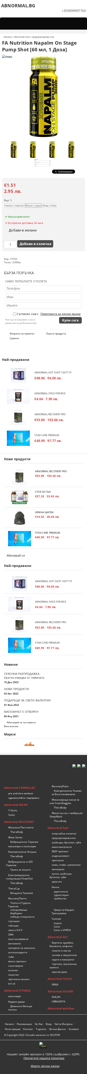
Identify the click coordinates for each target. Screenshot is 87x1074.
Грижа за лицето (20, 869)
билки (55, 887)
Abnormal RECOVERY (19, 822)
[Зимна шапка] (19, 518)
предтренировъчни (43, 36)
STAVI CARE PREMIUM (46, 435)
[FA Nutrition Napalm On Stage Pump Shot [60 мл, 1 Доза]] (43, 137)
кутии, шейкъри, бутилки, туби (61, 875)
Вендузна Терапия (21, 893)
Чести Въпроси (63, 1024)
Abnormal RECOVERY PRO (50, 414)
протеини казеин (19, 979)
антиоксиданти (17, 952)
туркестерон (61, 895)
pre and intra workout (20, 793)
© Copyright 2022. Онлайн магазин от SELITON (32, 1035)
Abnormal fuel (22, 36)
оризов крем (59, 972)
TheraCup (14, 888)
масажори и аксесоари (22, 846)
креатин (57, 881)
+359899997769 (74, 11)
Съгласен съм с (49, 314)
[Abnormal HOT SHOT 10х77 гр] (18, 375)
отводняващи (18, 910)
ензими (13, 970)
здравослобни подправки (23, 798)
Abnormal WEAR (16, 805)
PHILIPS (56, 997)
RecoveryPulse (60, 786)
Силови (56, 918)
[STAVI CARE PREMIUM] (18, 438)
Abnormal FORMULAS (19, 788)
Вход (48, 1024)
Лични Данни (57, 1029)
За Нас (39, 1024)
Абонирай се (16, 555)
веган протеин (17, 961)
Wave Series (15, 837)
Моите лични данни (45, 1066)
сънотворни (15, 966)
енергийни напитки (64, 833)
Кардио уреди (16, 1001)
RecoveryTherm (17, 898)
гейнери (13, 925)
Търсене (41, 1029)
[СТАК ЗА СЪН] (19, 497)
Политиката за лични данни (60, 314)
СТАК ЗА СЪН (43, 491)
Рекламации (24, 1024)
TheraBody (16, 832)
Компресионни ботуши (22, 852)
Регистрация (12, 1029)
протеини (58, 860)
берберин (16, 913)
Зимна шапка (44, 512)
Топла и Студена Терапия (19, 904)
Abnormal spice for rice (50, 393)
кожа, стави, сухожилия (66, 865)
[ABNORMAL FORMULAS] (43, 745)
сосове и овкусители (64, 955)
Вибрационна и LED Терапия (19, 863)
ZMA (11, 934)
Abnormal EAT (58, 937)
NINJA (55, 984)
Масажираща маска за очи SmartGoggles (64, 801)
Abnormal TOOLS (60, 979)
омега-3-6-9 (15, 930)
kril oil (11, 983)
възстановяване (18, 939)
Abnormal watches (61, 1008)
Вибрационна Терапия (24, 842)
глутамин (14, 921)
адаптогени (61, 891)
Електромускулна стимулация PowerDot (19, 876)
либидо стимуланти (22, 916)
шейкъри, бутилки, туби (66, 842)
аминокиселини (62, 847)
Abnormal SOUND (60, 991)
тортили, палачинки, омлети (63, 965)
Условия (74, 1029)
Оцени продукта (56, 333)
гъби (11, 957)
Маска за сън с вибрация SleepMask (66, 814)
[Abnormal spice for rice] (18, 396)
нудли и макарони (63, 959)
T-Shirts (12, 810)
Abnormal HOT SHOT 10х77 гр (52, 372)
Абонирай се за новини (21, 722)
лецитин (13, 974)
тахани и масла (61, 950)
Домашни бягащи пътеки (20, 1007)
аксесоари (14, 996)
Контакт (28, 1029)
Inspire (58, 923)
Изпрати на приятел (22, 333)
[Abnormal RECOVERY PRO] (18, 417)
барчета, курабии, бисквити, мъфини (62, 944)
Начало (8, 36)
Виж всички (11, 726)
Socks (11, 815)
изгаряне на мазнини (21, 948)
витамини (14, 943)
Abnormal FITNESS (17, 990)
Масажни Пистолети (21, 827)
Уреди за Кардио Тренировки (63, 911)
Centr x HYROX (62, 930)
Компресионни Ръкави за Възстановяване (67, 792)
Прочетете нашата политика (44, 1058)
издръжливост (60, 856)
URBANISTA (58, 1001)
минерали (58, 869)
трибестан (60, 898)
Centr (57, 926)
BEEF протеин (60, 851)
